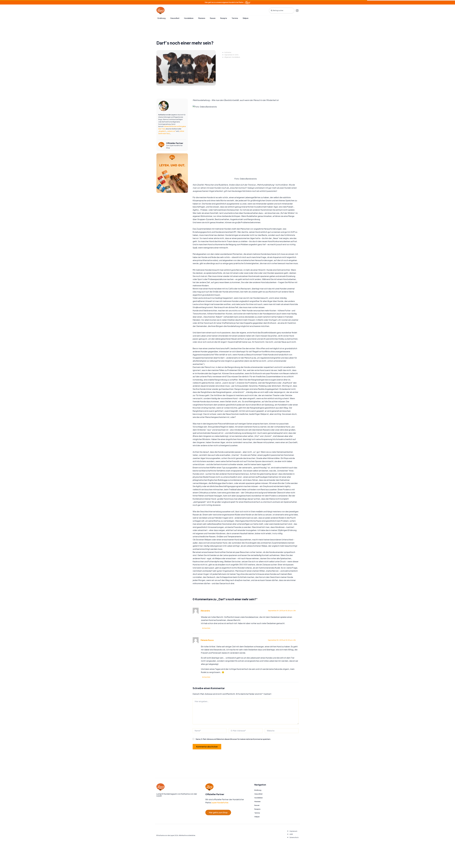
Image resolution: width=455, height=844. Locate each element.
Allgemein (227, 57)
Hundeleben (188, 18)
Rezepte (223, 18)
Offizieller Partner (174, 143)
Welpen (245, 18)
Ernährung (162, 18)
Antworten (206, 628)
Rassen (213, 18)
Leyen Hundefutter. (220, 802)
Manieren (201, 18)
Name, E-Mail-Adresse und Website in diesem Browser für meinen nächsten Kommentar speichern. (233, 739)
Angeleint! (162, 131)
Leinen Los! (171, 131)
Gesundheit (174, 18)
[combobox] (281, 10)
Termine (235, 18)
